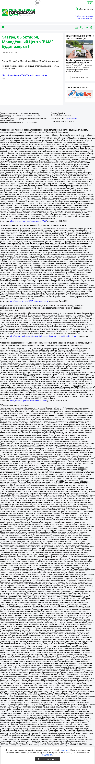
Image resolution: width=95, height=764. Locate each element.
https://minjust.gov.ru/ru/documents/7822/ (28, 401)
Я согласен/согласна (47, 759)
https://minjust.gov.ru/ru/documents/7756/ (28, 221)
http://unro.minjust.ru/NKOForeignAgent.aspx (29, 301)
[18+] (18, 13)
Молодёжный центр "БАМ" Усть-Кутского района (24, 75)
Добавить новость (79, 77)
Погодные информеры (84, 18)
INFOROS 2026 (72, 118)
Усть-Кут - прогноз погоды (84, 16)
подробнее (64, 750)
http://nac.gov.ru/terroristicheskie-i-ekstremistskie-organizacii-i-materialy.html (43, 336)
